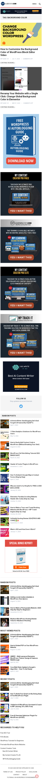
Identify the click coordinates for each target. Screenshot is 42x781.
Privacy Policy (21, 772)
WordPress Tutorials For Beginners (12, 740)
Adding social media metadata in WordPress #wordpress (22, 598)
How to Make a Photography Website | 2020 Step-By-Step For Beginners (25, 609)
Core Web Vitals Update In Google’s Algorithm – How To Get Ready (23, 668)
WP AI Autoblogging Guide (11, 759)
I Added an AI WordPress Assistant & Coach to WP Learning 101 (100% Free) (26, 705)
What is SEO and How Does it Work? (23, 529)
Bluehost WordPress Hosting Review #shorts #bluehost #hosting (23, 619)
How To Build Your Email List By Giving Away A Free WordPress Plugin (26, 695)
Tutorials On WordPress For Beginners (21, 777)
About (25, 774)
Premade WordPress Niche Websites (12, 744)
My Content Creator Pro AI (11, 755)
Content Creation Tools (8, 748)
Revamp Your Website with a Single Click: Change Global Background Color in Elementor (19, 96)
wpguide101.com (28, 768)
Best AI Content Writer (10, 751)
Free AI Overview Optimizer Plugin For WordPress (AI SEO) (23, 716)
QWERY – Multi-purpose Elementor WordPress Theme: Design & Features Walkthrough (24, 658)
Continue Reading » (7, 63)
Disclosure (33, 772)
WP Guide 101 (4, 59)
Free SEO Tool (5, 733)
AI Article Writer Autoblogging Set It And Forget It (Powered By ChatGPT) (24, 587)
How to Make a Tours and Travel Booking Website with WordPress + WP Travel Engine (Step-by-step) (25, 510)
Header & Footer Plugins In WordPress (24, 464)
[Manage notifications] (37, 776)
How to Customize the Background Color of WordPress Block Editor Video (19, 52)
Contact (16, 774)
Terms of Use (8, 772)
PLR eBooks (4, 737)
